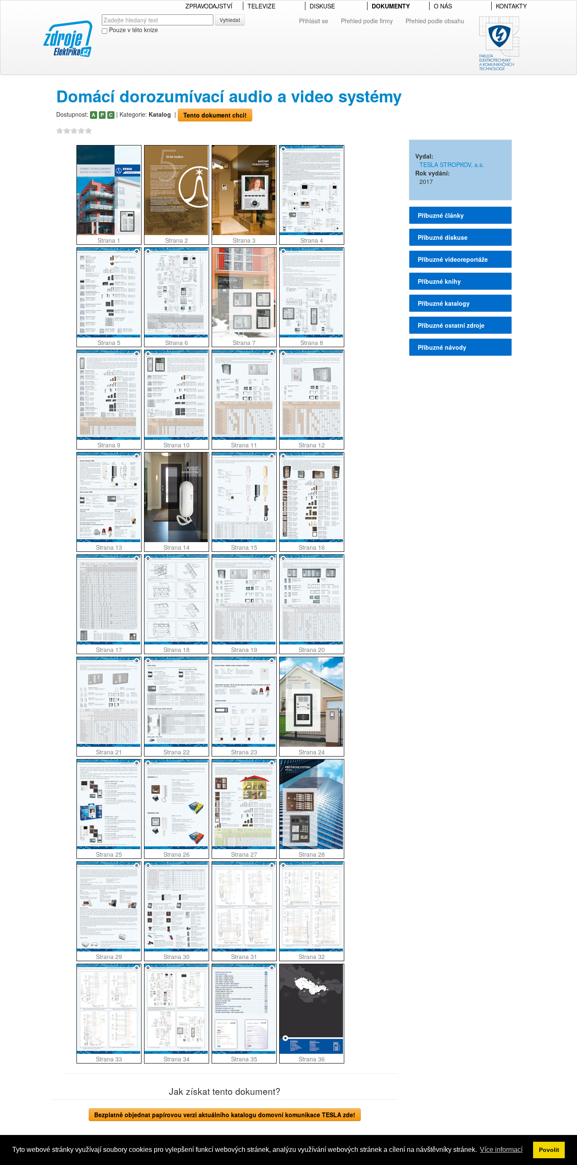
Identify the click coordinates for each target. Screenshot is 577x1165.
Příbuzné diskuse (443, 237)
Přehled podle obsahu (435, 20)
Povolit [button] (549, 1149)
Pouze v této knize (132, 29)
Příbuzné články (441, 215)
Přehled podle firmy (367, 20)
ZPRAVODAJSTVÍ (208, 6)
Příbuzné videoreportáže (453, 259)
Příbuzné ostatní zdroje (451, 325)
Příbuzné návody (442, 347)
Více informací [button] (501, 1149)
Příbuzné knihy (439, 281)
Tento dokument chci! (215, 115)
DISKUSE (322, 6)
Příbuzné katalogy (444, 303)
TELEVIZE (261, 6)
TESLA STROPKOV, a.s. (451, 164)
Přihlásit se (313, 20)
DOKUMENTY (391, 6)
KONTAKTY (511, 6)
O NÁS (443, 6)
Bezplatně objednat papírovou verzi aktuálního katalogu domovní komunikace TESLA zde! (224, 1114)
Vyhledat (230, 19)
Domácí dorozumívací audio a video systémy (229, 95)
